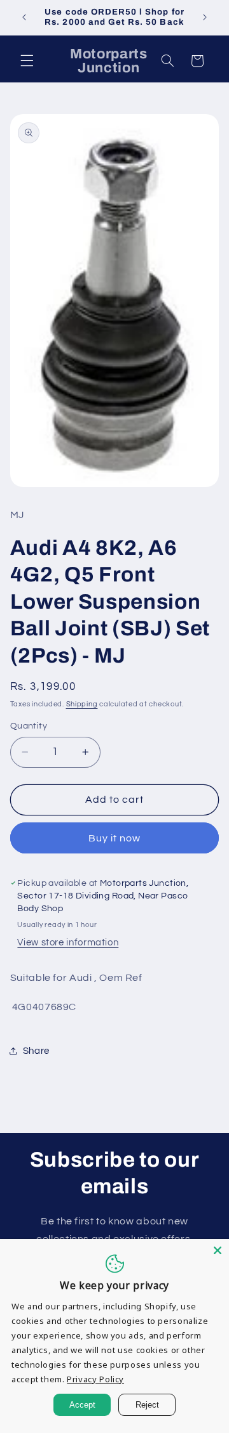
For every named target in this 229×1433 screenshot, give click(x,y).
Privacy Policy (95, 1379)
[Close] (217, 1250)
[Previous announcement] (24, 17)
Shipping (82, 704)
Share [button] (36, 1051)
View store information (67, 942)
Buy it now (114, 838)
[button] (26, 60)
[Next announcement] (205, 17)
